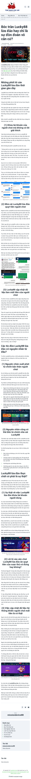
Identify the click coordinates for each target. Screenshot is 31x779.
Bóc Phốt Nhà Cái (22, 15)
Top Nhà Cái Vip (14, 770)
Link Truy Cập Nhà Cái (9, 731)
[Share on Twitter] (25, 707)
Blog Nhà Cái (11, 15)
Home (2, 15)
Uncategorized (8, 736)
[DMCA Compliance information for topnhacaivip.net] (15, 776)
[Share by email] (28, 707)
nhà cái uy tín (7, 71)
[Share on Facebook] (22, 707)
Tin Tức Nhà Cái (8, 732)
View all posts (6, 748)
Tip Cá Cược (7, 734)
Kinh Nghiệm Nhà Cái (9, 729)
